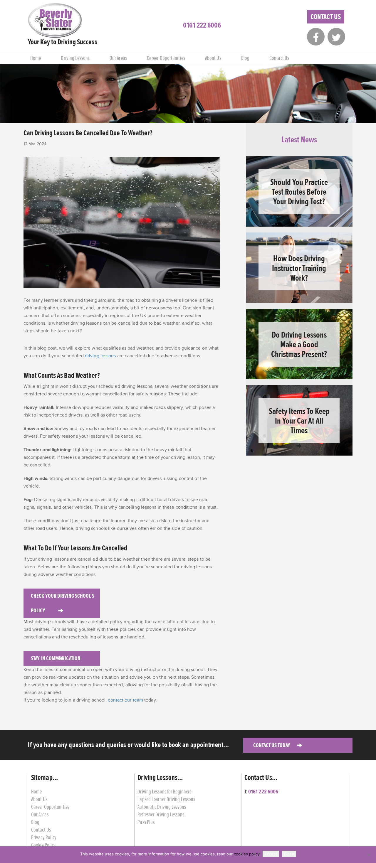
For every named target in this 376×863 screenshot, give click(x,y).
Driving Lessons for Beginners (164, 791)
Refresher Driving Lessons (160, 814)
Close (289, 854)
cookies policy (247, 854)
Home (35, 58)
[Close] (369, 855)
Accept (270, 854)
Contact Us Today (271, 745)
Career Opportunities (166, 58)
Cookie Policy (43, 845)
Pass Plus (146, 822)
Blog (245, 58)
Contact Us (325, 16)
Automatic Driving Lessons (161, 806)
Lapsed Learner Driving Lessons (166, 799)
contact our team (125, 700)
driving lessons (100, 356)
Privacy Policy (43, 837)
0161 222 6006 (202, 25)
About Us (213, 58)
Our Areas (118, 58)
